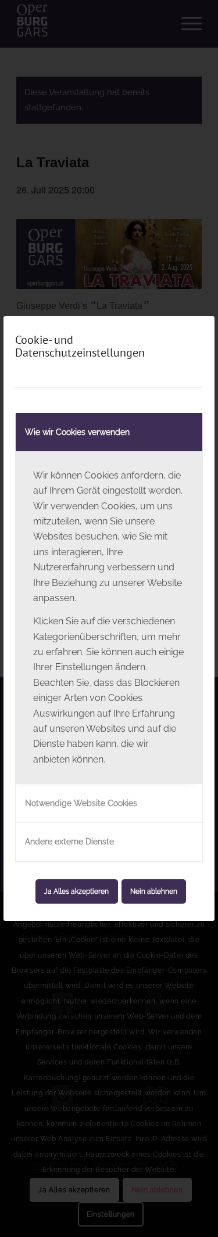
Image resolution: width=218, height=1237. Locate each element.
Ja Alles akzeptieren (76, 891)
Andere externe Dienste (69, 841)
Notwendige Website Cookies (81, 803)
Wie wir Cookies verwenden (77, 432)
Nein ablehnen (153, 891)
